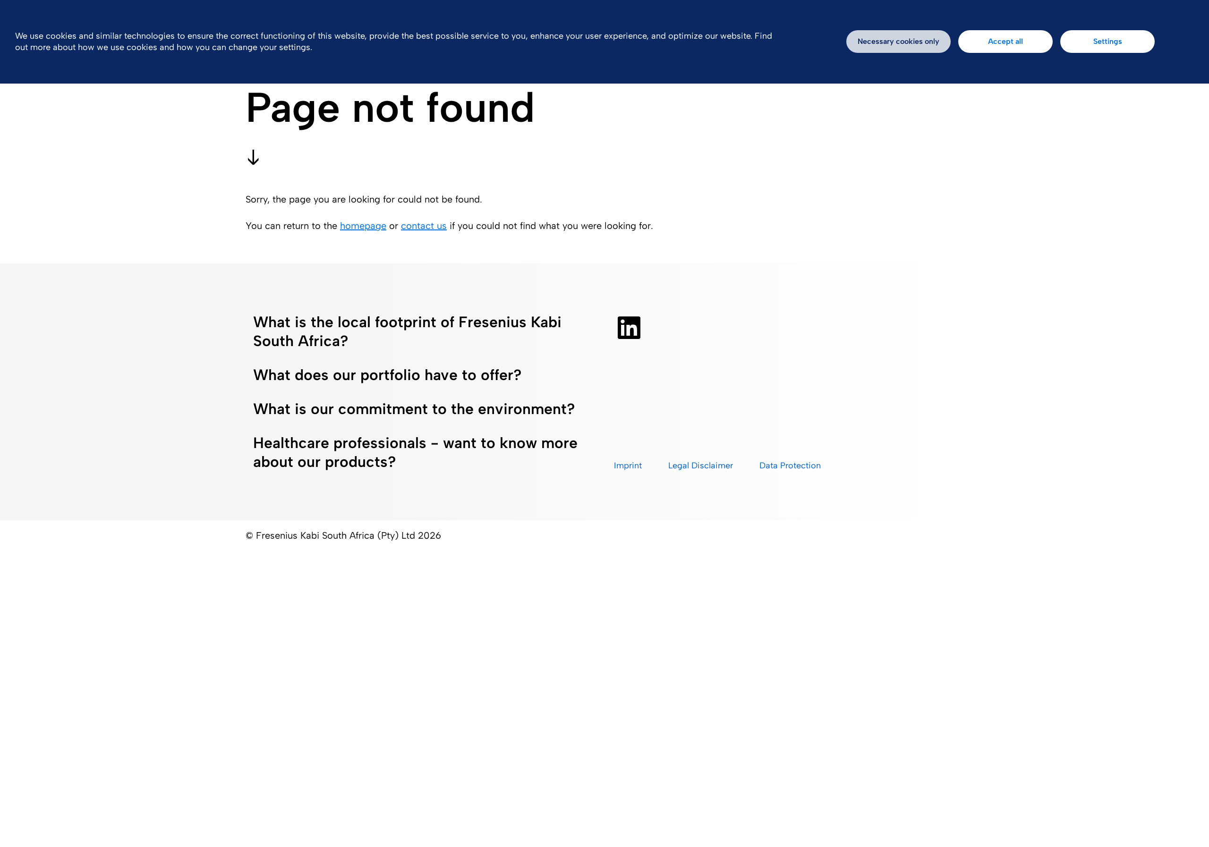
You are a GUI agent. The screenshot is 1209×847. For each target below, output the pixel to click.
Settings (1107, 41)
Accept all (1005, 41)
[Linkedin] (629, 328)
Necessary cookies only (898, 41)
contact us (424, 225)
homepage (363, 225)
